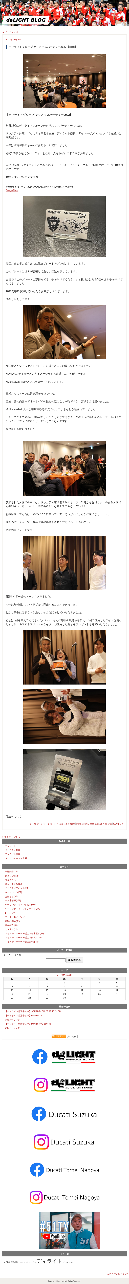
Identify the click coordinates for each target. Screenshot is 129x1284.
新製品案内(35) (12, 921)
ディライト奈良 (12, 854)
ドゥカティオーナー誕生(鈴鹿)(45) (21, 941)
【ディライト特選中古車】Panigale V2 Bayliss (28, 1024)
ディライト (10, 846)
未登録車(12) (11, 871)
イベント (66, 1262)
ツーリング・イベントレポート (42, 824)
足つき (6, 1262)
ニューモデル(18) (13, 884)
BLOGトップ (118, 824)
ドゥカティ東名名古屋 (65, 824)
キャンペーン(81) (13, 892)
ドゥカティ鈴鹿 (12, 850)
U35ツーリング (12, 1020)
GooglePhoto (12, 190)
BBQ (72, 1262)
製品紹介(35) (11, 925)
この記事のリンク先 (103, 824)
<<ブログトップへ (11, 32)
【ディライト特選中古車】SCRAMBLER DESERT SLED (33, 1011)
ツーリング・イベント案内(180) (20, 904)
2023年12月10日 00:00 (85, 824)
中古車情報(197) (13, 900)
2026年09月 (66, 975)
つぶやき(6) (10, 880)
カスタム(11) (11, 929)
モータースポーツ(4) (15, 917)
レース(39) (10, 913)
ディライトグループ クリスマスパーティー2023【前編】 (43, 46)
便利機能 (14, 1262)
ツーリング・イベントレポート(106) (22, 909)
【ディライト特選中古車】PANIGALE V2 (25, 1015)
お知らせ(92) (11, 896)
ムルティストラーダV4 (27, 1262)
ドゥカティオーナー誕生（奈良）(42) (23, 937)
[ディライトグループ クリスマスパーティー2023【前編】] (64, 81)
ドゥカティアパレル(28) (16, 888)
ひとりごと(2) (11, 875)
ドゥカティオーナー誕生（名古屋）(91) (24, 933)
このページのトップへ (118, 1273)
